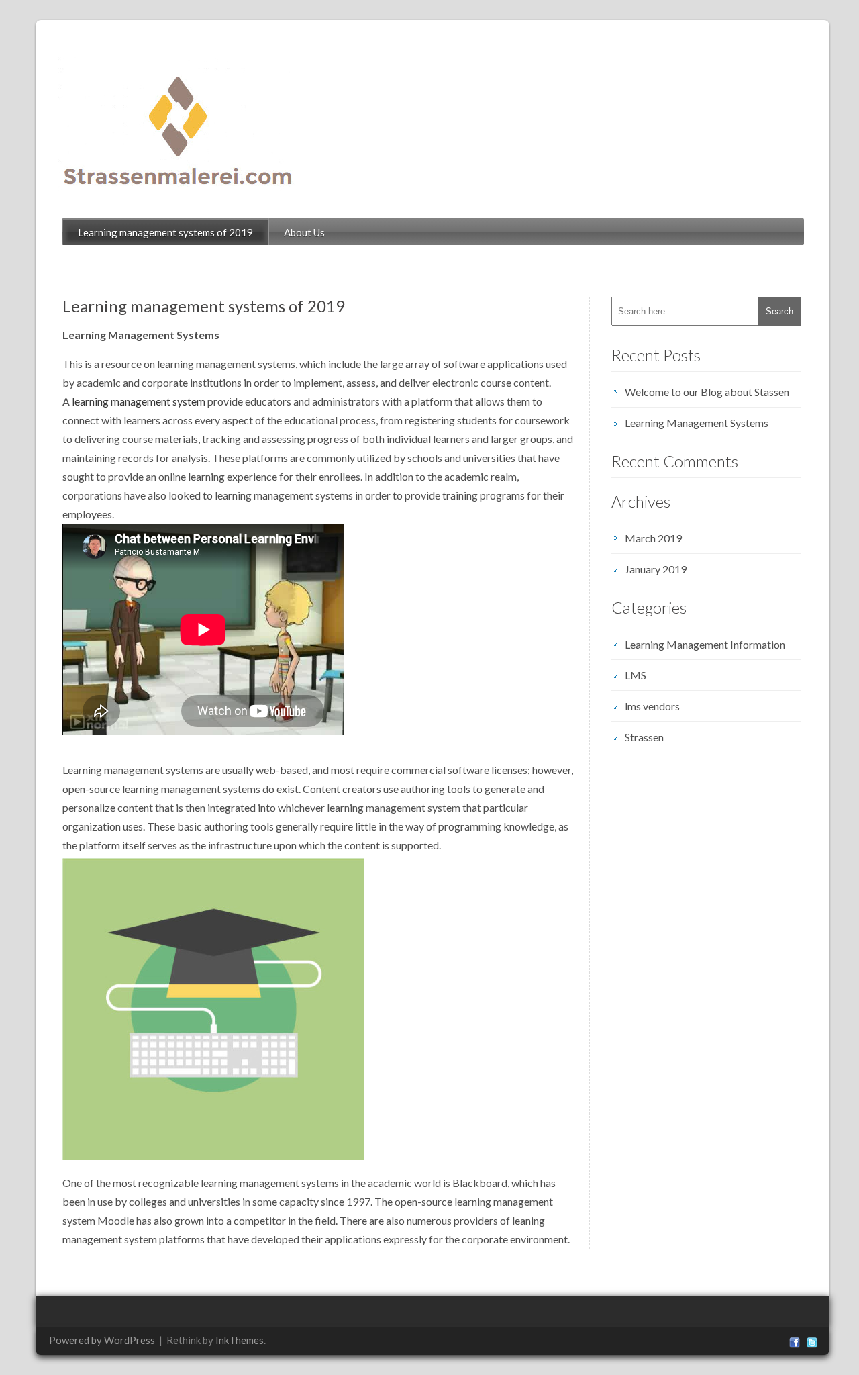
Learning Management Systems (696, 422)
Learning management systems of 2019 (165, 232)
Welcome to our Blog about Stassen (707, 391)
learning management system (138, 401)
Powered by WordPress (102, 1340)
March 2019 (653, 538)
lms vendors (652, 706)
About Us (304, 232)
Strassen (644, 736)
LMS (635, 675)
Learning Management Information (705, 644)
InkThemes (239, 1340)
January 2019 (656, 569)
